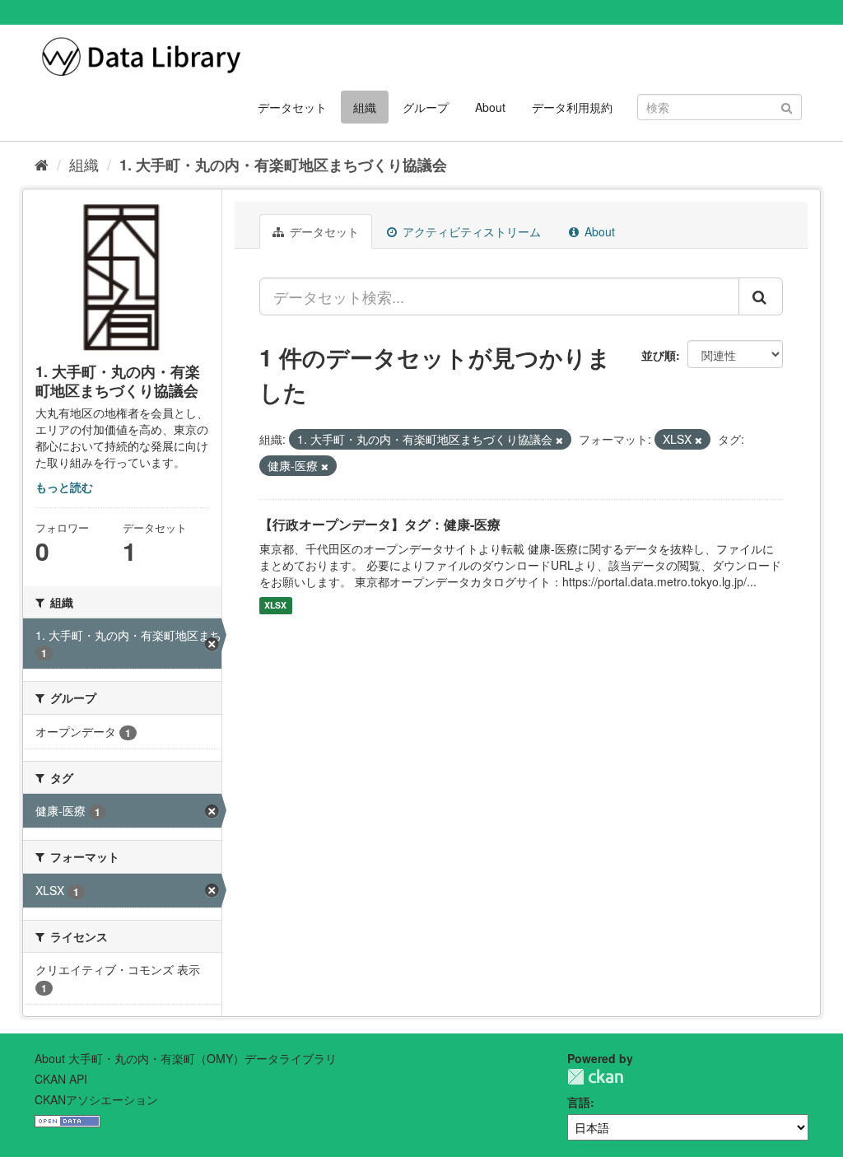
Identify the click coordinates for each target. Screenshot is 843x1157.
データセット (292, 107)
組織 (364, 107)
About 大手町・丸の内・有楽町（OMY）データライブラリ (186, 1058)
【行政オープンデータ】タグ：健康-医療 (380, 524)
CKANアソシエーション (96, 1099)
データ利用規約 (572, 107)
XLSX (275, 605)
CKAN (595, 1076)
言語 (578, 1102)
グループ (426, 107)
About (490, 107)
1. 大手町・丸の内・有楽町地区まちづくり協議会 (283, 164)
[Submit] (787, 106)
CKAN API (61, 1079)
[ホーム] (42, 164)
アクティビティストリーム (470, 231)
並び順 (658, 355)
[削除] (559, 439)
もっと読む (64, 486)
